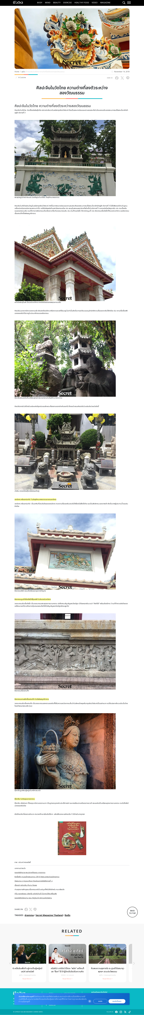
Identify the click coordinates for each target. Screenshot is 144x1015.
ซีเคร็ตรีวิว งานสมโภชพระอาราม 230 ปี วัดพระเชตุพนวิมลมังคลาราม (37, 877)
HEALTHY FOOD (81, 2)
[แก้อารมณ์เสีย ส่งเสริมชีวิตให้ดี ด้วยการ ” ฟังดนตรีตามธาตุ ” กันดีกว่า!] (32, 963)
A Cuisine (22, 77)
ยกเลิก (100, 1001)
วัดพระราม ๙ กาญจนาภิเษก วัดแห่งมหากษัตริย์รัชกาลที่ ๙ (33, 881)
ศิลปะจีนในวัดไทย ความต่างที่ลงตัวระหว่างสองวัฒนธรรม (46, 71)
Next (134, 963)
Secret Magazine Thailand (49, 915)
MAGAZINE (105, 2)
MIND (47, 2)
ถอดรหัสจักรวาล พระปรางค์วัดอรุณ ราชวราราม (30, 872)
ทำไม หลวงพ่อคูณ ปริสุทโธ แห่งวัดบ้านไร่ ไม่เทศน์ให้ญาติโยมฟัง (36, 894)
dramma (29, 915)
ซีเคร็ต (67, 915)
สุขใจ (23, 71)
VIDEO (95, 2)
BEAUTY (57, 2)
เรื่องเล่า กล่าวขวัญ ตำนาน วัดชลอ (26, 885)
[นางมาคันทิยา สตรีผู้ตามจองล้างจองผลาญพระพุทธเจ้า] (112, 963)
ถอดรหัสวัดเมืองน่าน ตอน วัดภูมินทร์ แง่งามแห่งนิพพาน (33, 898)
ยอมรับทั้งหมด (116, 1001)
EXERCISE (67, 2)
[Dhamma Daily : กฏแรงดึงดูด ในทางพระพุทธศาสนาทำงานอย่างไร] (72, 963)
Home (17, 71)
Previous (10, 963)
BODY (39, 2)
